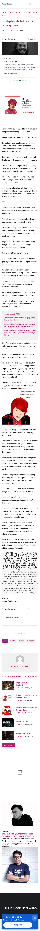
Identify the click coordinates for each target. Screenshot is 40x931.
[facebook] (4, 648)
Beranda (4, 12)
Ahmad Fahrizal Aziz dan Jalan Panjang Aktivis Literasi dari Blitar (19, 319)
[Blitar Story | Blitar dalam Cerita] (7, 5)
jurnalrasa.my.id (20, 85)
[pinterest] (17, 648)
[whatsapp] (12, 648)
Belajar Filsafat (22, 721)
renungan (12, 12)
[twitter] (8, 648)
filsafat (12, 641)
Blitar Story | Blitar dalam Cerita (25, 908)
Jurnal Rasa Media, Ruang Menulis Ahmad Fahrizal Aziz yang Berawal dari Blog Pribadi (18, 835)
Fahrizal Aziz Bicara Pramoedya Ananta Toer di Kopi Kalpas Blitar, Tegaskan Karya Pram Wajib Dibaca (20, 333)
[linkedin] (21, 648)
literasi (21, 641)
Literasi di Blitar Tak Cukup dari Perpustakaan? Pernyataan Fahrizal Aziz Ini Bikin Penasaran (19, 325)
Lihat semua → (33, 39)
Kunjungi (18, 925)
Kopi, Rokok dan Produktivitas (22, 684)
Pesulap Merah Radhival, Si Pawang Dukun (26, 696)
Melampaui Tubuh (23, 734)
